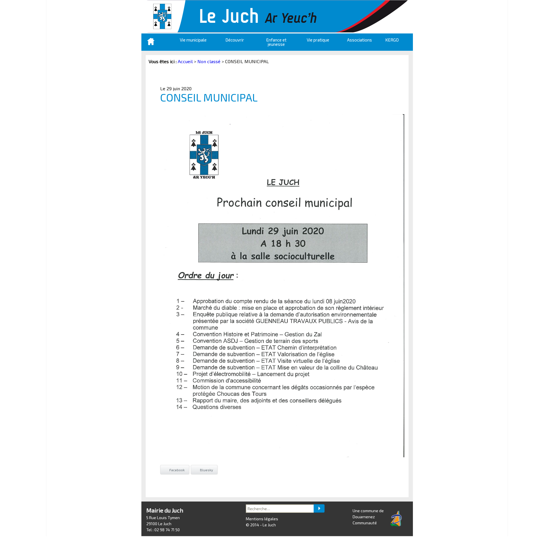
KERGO (392, 39)
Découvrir (234, 39)
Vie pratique (318, 39)
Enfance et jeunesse (276, 42)
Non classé (208, 61)
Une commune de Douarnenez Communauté (368, 516)
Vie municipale (193, 39)
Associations (359, 39)
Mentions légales (262, 518)
